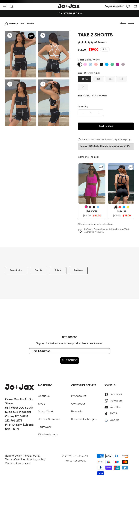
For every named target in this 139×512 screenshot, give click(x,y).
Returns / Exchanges (83, 419)
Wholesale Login (48, 434)
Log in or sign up (122, 140)
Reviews (78, 270)
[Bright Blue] (106, 64)
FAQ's (41, 404)
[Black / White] (79, 64)
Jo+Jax (78, 456)
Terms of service (15, 459)
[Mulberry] (90, 207)
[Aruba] (96, 64)
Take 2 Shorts (26, 24)
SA (110, 79)
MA (121, 79)
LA (83, 87)
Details (38, 270)
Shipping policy (35, 459)
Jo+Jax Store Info (49, 419)
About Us (43, 396)
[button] (5, 6)
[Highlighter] (128, 207)
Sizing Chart (45, 411)
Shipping (82, 224)
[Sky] (98, 207)
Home (12, 24)
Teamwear (44, 427)
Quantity (83, 106)
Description (16, 270)
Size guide (84, 96)
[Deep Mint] (112, 64)
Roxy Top (121, 211)
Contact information (18, 463)
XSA (98, 79)
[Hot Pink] (86, 207)
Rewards (76, 411)
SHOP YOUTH (99, 96)
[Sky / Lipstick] (90, 64)
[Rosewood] (117, 64)
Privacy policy (32, 456)
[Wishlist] (128, 6)
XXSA (85, 79)
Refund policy (13, 456)
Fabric (58, 270)
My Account (78, 396)
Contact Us (78, 404)
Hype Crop (91, 211)
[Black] (101, 64)
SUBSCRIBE (70, 360)
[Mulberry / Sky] (123, 64)
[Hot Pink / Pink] (85, 64)
